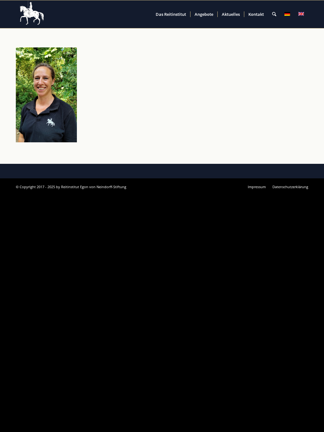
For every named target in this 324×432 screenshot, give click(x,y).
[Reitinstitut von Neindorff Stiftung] (32, 14)
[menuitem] (171, 14)
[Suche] (274, 14)
